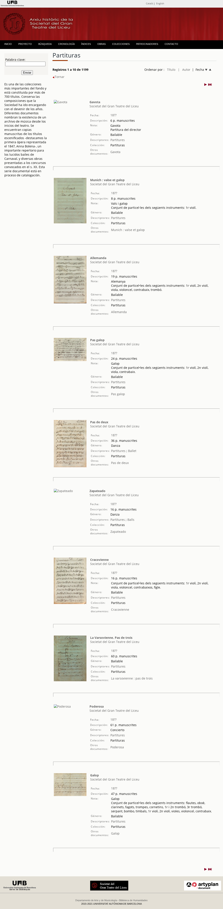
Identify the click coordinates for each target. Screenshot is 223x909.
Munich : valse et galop (107, 180)
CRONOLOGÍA (66, 44)
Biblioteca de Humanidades (133, 900)
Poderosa (97, 706)
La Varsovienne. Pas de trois (111, 638)
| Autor (184, 69)
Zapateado (97, 491)
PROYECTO (25, 44)
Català (149, 3)
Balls (130, 520)
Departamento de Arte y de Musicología (96, 900)
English (160, 3)
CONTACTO (171, 44)
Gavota (95, 102)
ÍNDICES (86, 44)
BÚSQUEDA (45, 44)
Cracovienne (99, 560)
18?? (113, 115)
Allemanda (98, 258)
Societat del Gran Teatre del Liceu (114, 106)
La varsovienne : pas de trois (132, 678)
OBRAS (101, 44)
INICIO (8, 44)
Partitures (117, 140)
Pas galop (97, 340)
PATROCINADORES (147, 44)
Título (171, 69)
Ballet (131, 451)
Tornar (59, 77)
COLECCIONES (121, 44)
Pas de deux (99, 422)
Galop (94, 775)
